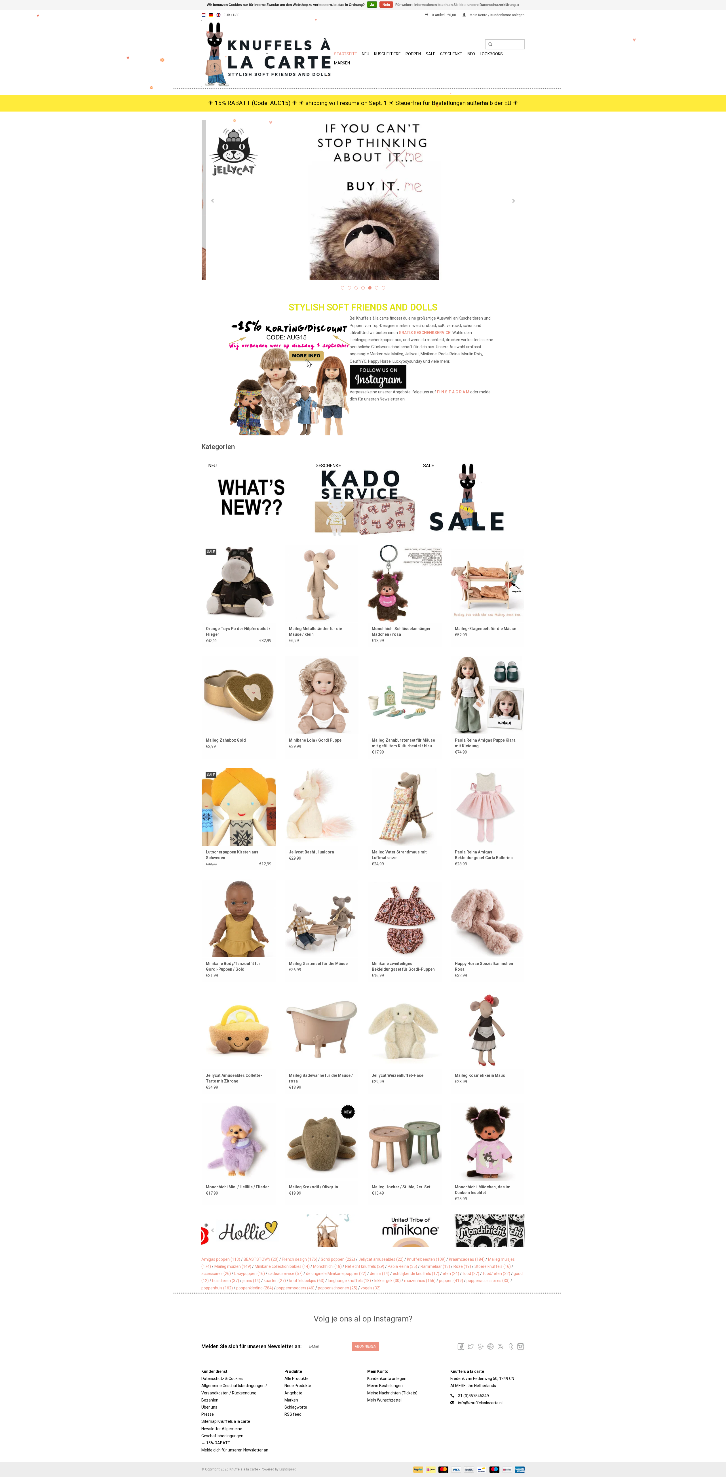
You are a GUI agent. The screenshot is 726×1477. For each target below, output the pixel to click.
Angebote (293, 1393)
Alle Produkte (296, 1378)
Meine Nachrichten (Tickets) (392, 1393)
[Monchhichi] (403, 1230)
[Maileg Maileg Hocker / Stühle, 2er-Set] (404, 1142)
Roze (462, 1266)
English (218, 15)
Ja (372, 5)
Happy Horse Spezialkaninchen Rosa (484, 966)
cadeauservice (285, 1273)
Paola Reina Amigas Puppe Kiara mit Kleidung (485, 743)
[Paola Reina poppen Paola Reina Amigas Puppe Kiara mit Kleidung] (487, 695)
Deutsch (211, 15)
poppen (451, 1280)
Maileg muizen (232, 1266)
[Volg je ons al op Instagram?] (363, 377)
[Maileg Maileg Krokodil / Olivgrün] (321, 1142)
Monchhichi (327, 1266)
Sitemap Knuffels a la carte (225, 1421)
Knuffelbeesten (426, 1259)
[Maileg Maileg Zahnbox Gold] (238, 695)
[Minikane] (322, 1230)
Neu (365, 54)
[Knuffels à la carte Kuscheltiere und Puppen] (266, 53)
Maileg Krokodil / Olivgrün (313, 1187)
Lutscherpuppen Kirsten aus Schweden (232, 855)
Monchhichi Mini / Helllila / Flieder (237, 1187)
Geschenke (451, 54)
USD (236, 15)
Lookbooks (491, 54)
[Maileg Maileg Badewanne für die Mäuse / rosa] (321, 1030)
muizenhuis (420, 1280)
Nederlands (203, 15)
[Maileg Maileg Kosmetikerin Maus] (487, 1030)
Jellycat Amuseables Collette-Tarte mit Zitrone (234, 1078)
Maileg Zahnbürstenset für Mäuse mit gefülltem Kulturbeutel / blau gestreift (403, 743)
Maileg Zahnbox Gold (226, 740)
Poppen (413, 54)
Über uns (209, 1407)
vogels (371, 1288)
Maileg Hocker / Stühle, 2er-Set (401, 1187)
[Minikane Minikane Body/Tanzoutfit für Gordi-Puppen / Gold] (238, 918)
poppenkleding (254, 1288)
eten (451, 1273)
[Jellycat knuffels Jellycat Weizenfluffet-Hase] (404, 1030)
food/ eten (496, 1273)
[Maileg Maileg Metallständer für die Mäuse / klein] (321, 583)
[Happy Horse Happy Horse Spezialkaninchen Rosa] (487, 918)
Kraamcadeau (467, 1259)
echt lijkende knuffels (416, 1273)
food (471, 1273)
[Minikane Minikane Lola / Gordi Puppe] (321, 695)
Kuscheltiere (387, 54)
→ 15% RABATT (215, 1443)
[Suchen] (488, 44)
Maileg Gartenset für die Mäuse (318, 963)
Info (471, 54)
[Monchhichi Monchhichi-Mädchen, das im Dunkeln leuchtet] (487, 1142)
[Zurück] (212, 201)
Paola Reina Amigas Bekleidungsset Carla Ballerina (484, 855)
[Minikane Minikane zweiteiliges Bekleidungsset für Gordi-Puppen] (404, 918)
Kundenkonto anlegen (386, 1378)
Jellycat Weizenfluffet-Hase (397, 1075)
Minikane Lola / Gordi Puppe (315, 740)
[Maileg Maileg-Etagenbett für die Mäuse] (487, 583)
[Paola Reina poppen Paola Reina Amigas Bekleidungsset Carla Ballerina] (487, 806)
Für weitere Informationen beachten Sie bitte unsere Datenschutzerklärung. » (457, 5)
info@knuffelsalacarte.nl (480, 1403)
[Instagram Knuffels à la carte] (520, 1346)
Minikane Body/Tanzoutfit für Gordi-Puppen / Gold (233, 966)
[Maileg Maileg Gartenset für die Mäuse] (321, 918)
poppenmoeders (296, 1288)
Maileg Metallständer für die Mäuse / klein (315, 631)
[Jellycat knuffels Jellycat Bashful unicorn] (321, 806)
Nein (386, 5)
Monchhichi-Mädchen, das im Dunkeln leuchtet (482, 1190)
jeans (251, 1280)
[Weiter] (513, 201)
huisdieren (225, 1280)
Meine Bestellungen (385, 1385)
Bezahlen (209, 1400)
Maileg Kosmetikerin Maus (480, 1075)
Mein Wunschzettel (384, 1400)
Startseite (345, 54)
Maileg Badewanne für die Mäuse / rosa (321, 1078)
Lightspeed (288, 1469)
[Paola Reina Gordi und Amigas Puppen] (363, 200)
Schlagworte (295, 1407)
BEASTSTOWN (261, 1259)
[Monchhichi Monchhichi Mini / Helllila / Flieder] (238, 1142)
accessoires (216, 1273)
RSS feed (292, 1414)
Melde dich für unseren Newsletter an (234, 1450)
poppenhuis (217, 1288)
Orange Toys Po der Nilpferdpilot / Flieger (238, 631)
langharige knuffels (349, 1280)
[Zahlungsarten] (417, 1469)
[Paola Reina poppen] (483, 1230)
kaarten (275, 1280)
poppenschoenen (337, 1288)
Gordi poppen (338, 1259)
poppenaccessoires (488, 1280)
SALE (430, 54)
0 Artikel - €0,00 (444, 15)
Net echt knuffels (364, 1266)
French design (299, 1259)
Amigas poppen (220, 1259)
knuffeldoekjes (306, 1280)
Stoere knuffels (492, 1266)
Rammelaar (435, 1266)
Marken (342, 63)
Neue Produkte (297, 1385)
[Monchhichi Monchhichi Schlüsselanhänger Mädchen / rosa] (404, 583)
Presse (207, 1414)
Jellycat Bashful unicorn (311, 852)
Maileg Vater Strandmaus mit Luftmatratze (399, 855)
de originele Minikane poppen (336, 1273)
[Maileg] (242, 1230)
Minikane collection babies (282, 1266)
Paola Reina (402, 1266)
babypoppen (249, 1273)
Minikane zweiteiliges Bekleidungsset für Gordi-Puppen (403, 966)
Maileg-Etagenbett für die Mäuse (485, 628)
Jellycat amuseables (381, 1259)
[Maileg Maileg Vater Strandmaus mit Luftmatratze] (404, 806)
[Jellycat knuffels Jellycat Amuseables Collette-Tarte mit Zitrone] (238, 1030)
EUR (227, 15)
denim (379, 1273)
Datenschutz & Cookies (222, 1378)
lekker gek (387, 1280)
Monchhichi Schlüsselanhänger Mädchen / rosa (401, 631)
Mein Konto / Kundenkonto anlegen (497, 15)
